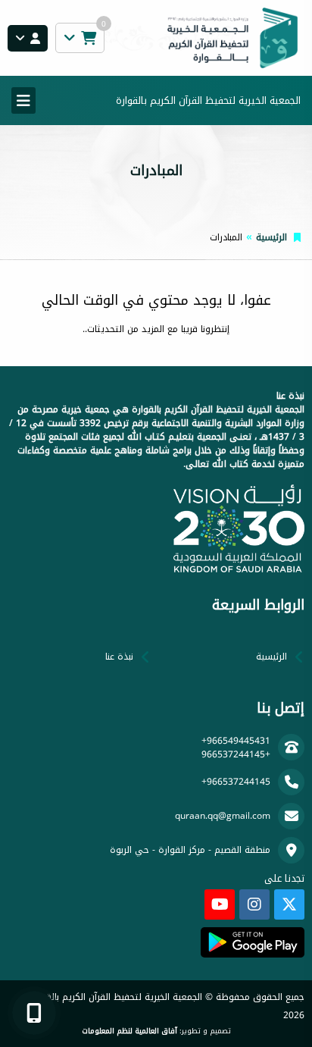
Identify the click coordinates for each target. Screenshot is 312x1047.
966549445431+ (235, 740)
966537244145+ (235, 781)
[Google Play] (252, 942)
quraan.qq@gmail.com (222, 815)
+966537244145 (235, 754)
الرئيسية (271, 237)
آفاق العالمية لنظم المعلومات (129, 1031)
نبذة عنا (119, 656)
